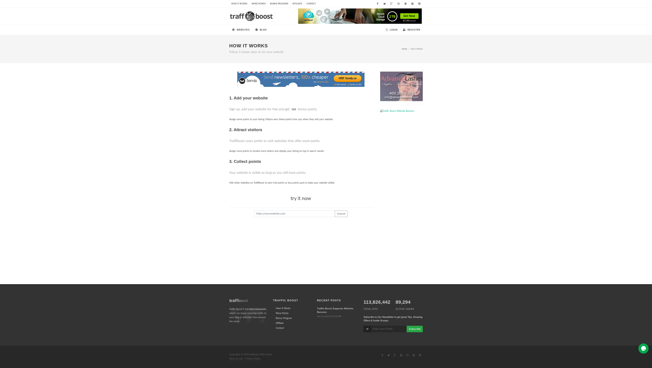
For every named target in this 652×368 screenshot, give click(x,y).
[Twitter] (384, 3)
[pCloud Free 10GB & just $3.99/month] (360, 16)
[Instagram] (419, 3)
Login (393, 30)
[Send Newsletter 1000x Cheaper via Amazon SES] (301, 79)
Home (404, 49)
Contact (311, 4)
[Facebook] (377, 3)
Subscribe (415, 329)
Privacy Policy (253, 359)
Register (413, 30)
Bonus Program (279, 4)
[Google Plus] (391, 3)
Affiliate (297, 4)
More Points (259, 4)
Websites (243, 30)
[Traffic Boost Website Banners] (401, 86)
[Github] (405, 3)
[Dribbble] (398, 3)
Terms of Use (236, 359)
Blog (263, 30)
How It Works (239, 4)
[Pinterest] (412, 3)
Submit (341, 213)
